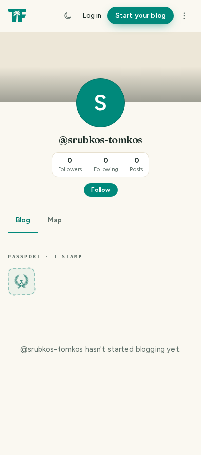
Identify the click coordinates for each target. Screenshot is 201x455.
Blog (23, 220)
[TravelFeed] (17, 15)
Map (55, 220)
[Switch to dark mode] (68, 15)
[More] (184, 15)
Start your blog (140, 15)
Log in (91, 15)
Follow (100, 189)
